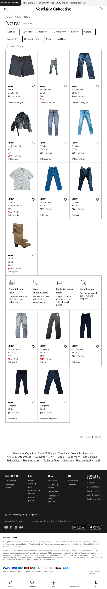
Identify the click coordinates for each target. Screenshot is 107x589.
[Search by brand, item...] (6, 9)
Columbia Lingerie (80, 453)
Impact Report (93, 490)
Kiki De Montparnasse (19, 457)
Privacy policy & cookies (61, 521)
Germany (39, 572)
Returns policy (32, 499)
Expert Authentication (40, 290)
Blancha (62, 453)
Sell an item (53, 491)
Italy (52, 572)
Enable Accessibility (10, 2)
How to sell (53, 480)
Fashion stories (94, 499)
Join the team (93, 495)
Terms (46, 521)
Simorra (67, 460)
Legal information (34, 521)
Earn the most (87, 289)
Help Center (72, 480)
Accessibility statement (14, 521)
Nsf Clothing (90, 457)
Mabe (61, 457)
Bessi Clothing (46, 453)
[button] (101, 9)
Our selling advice (53, 486)
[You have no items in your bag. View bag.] (101, 9)
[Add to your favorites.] (33, 86)
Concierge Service (9, 486)
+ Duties (17, 96)
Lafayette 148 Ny (44, 457)
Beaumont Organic (23, 453)
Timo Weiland (83, 460)
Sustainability (93, 486)
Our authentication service (35, 490)
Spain (46, 572)
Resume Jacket (31, 460)
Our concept (10, 480)
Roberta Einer (51, 460)
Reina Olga (13, 460)
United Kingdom (16, 572)
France (5, 572)
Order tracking (32, 482)
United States (29, 572)
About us (91, 482)
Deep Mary (74, 457)
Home (9, 16)
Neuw (18, 16)
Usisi (97, 460)
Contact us (72, 484)
